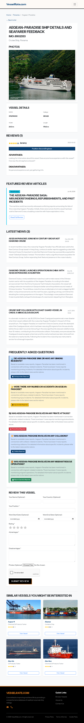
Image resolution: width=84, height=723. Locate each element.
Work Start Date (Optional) (19, 515)
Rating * (12, 524)
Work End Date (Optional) (52, 515)
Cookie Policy (73, 717)
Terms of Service (61, 717)
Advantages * (14, 532)
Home (8, 15)
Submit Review (20, 581)
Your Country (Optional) (52, 497)
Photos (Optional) (15, 565)
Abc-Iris (11, 661)
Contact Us (60, 704)
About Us (59, 700)
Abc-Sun (48, 661)
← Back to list (11, 20)
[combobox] (42, 510)
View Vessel (23, 633)
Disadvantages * (15, 548)
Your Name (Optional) (17, 497)
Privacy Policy (49, 717)
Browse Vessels (61, 697)
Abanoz (48, 622)
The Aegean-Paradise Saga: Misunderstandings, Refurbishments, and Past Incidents (42, 198)
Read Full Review (17, 217)
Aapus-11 (11, 622)
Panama (16, 15)
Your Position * (14, 506)
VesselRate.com (16, 4)
